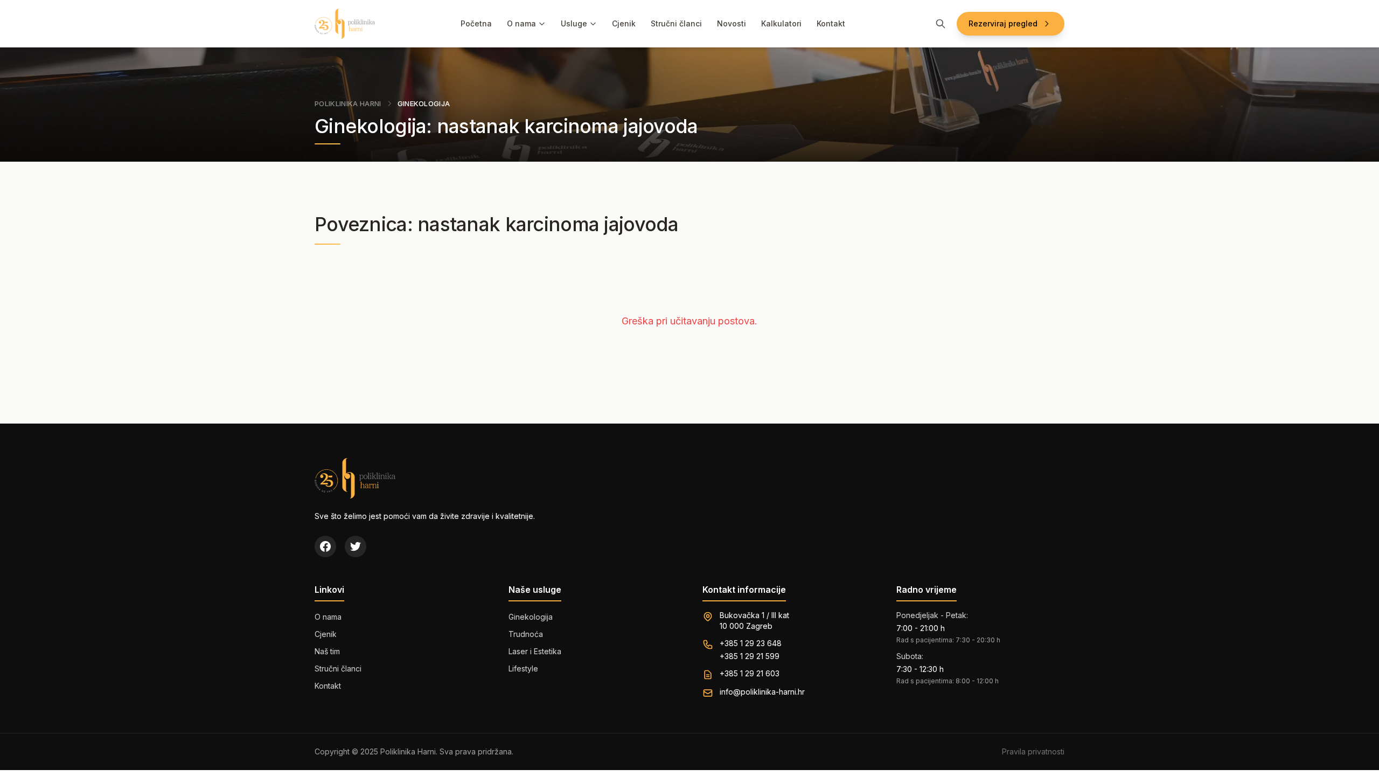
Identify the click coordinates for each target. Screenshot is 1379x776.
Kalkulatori (781, 23)
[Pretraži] (940, 23)
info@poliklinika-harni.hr (762, 691)
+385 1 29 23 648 (751, 643)
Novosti (731, 23)
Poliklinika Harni (348, 103)
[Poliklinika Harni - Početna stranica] (345, 24)
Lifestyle (523, 668)
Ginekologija (531, 616)
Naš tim (327, 651)
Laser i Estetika (535, 651)
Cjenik (624, 23)
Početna (476, 23)
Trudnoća (526, 634)
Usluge (574, 23)
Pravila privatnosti (1033, 751)
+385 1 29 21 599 (749, 656)
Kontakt (831, 23)
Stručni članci (676, 23)
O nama (521, 23)
